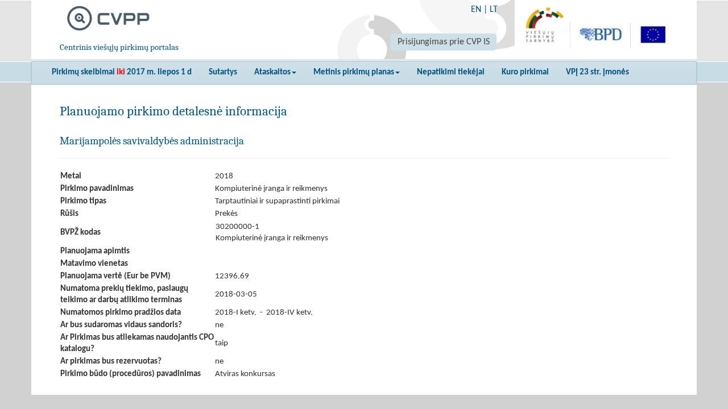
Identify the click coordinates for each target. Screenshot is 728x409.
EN (476, 9)
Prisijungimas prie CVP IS (444, 42)
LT (494, 9)
